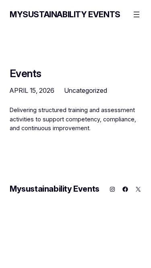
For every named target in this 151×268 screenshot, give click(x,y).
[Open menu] (136, 14)
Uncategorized (85, 90)
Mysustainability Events (65, 14)
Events (25, 73)
